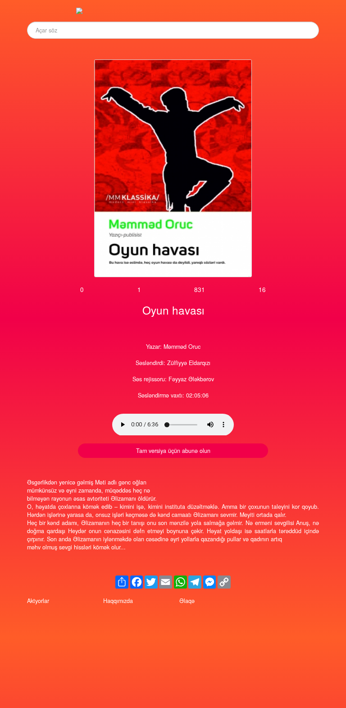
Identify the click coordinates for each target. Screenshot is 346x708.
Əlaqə (187, 601)
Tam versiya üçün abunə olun (173, 451)
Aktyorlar (38, 601)
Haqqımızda (118, 601)
